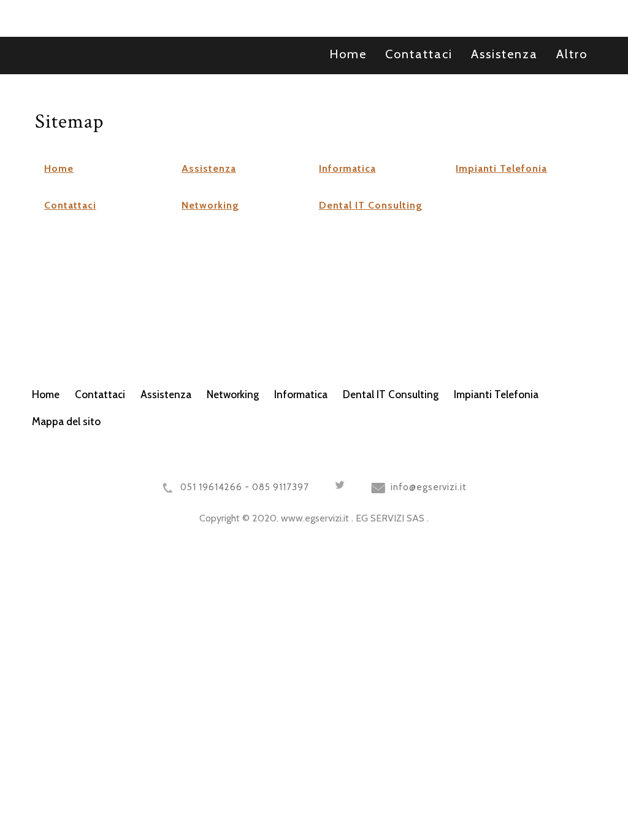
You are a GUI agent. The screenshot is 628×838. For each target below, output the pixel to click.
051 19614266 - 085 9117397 (244, 487)
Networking (210, 205)
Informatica (347, 168)
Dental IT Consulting (371, 205)
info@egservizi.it (429, 487)
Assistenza (209, 168)
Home (59, 168)
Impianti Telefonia (501, 168)
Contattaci (70, 205)
